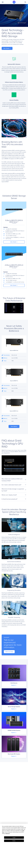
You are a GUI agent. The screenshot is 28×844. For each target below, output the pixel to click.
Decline (14, 840)
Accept (14, 837)
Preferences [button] (7, 833)
